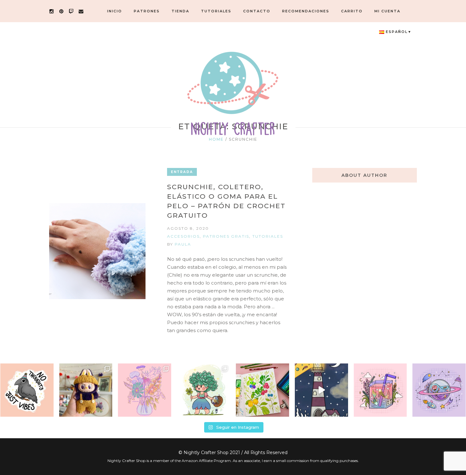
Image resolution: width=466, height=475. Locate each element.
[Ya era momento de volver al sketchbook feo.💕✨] (262, 390)
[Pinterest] (61, 11)
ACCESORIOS (183, 236)
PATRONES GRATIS (226, 236)
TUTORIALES (267, 236)
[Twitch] (71, 11)
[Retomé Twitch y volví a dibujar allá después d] (203, 390)
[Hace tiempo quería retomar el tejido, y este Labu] (86, 390)
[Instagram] (51, 11)
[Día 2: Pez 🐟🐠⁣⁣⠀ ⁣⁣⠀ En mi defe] (380, 390)
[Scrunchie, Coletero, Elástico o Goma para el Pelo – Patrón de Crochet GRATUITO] (97, 251)
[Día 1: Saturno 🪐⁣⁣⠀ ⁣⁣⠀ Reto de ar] (439, 390)
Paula (183, 244)
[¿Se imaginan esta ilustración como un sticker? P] (27, 390)
